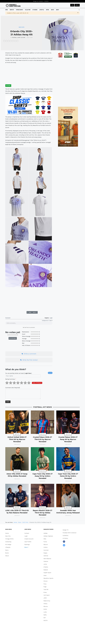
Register (47, 317)
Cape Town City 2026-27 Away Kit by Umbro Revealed (43, 476)
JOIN (72, 5)
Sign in (77, 5)
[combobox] (79, 9)
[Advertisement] (28, 74)
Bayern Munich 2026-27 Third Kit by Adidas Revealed (42, 512)
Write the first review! (30, 360)
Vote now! (13, 338)
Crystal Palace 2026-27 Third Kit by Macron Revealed (42, 439)
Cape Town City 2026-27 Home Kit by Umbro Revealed (68, 476)
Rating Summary (10, 379)
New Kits (17, 434)
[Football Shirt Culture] (13, 5)
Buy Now (8, 85)
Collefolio (46, 1)
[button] (28, 547)
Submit (7, 401)
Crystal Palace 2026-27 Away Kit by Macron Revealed (68, 439)
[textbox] (28, 324)
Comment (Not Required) (12, 387)
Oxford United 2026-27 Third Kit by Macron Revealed (17, 439)
